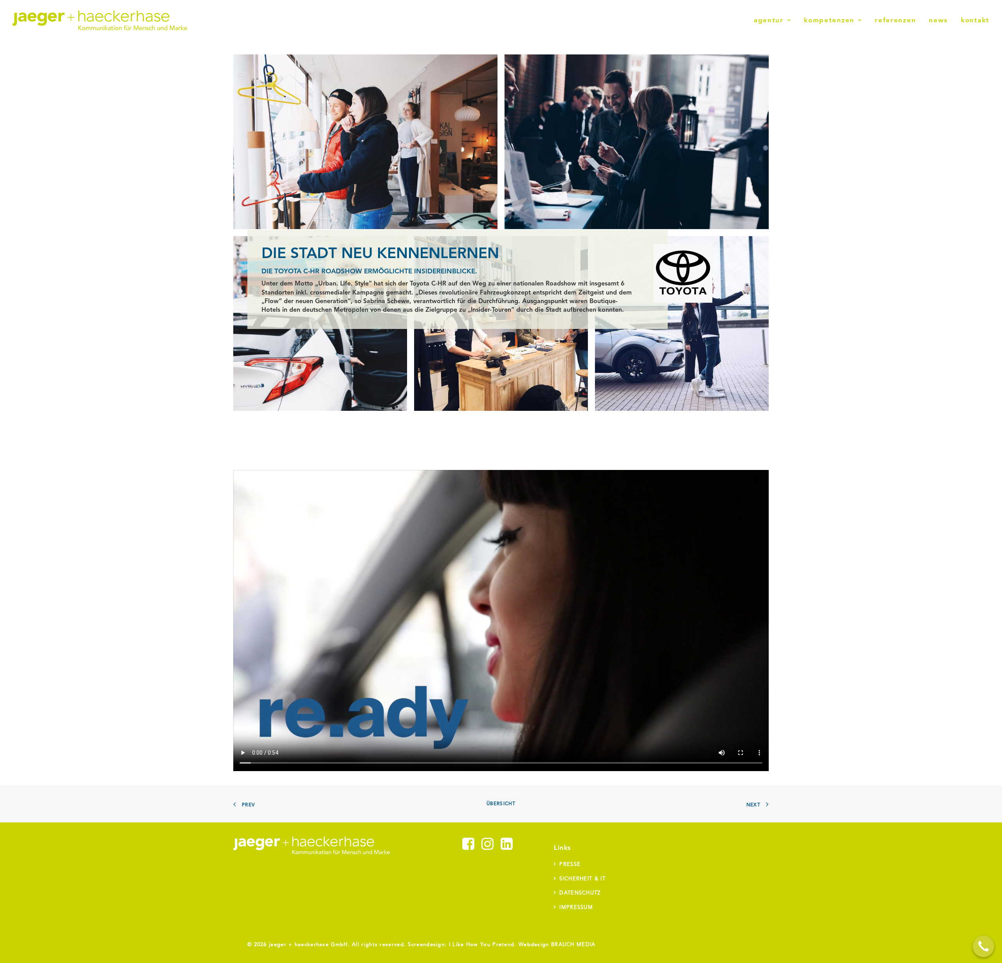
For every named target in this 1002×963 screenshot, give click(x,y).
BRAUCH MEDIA (573, 944)
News (938, 20)
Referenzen (895, 20)
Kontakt (975, 20)
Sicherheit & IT (582, 879)
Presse (569, 864)
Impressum (576, 907)
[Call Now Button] (983, 946)
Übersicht (501, 804)
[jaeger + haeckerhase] (100, 20)
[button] (468, 848)
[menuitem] (775, 20)
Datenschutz (579, 893)
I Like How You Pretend (482, 944)
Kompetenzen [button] (829, 20)
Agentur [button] (769, 20)
